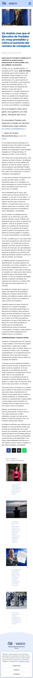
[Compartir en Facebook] (8, 450)
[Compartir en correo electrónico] (19, 450)
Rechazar (16, 670)
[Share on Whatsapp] (24, 450)
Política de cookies (24, 661)
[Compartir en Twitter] (14, 450)
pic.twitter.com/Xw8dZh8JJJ (14, 129)
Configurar (16, 674)
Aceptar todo (16, 665)
